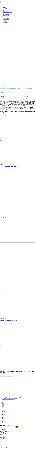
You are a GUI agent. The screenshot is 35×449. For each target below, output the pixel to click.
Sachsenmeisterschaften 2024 (7, 20)
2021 (2, 415)
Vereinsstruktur (5, 8)
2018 (2, 417)
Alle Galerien (5, 22)
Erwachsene (5, 10)
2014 (2, 420)
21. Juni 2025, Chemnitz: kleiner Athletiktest (8, 217)
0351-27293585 (5, 438)
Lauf (2, 403)
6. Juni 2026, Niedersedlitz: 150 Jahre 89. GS (8, 399)
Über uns (4, 7)
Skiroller (3, 405)
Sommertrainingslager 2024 (7, 18)
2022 (2, 414)
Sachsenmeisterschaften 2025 (7, 13)
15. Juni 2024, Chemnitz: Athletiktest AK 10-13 (8, 320)
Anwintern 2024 (5, 17)
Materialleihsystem (5, 11)
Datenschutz (7, 447)
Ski (2, 402)
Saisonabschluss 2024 (6, 19)
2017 (2, 418)
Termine (3, 406)
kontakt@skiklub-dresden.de (4, 435)
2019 (2, 416)
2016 (2, 419)
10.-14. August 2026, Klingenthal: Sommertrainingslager (9, 397)
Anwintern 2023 (5, 21)
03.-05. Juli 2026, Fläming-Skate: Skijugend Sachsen (9, 398)
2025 (2, 412)
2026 (2, 411)
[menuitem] (18, 9)
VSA (2, 407)
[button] (17, 59)
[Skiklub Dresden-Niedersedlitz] (17, 2)
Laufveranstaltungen (6, 14)
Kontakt (1, 447)
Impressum (4, 447)
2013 (2, 421)
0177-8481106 (5, 437)
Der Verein (3, 6)
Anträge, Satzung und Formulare (7, 12)
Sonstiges (3, 404)
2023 (2, 413)
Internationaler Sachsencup (7, 15)
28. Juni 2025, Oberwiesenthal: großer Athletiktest (9, 166)
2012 (2, 422)
